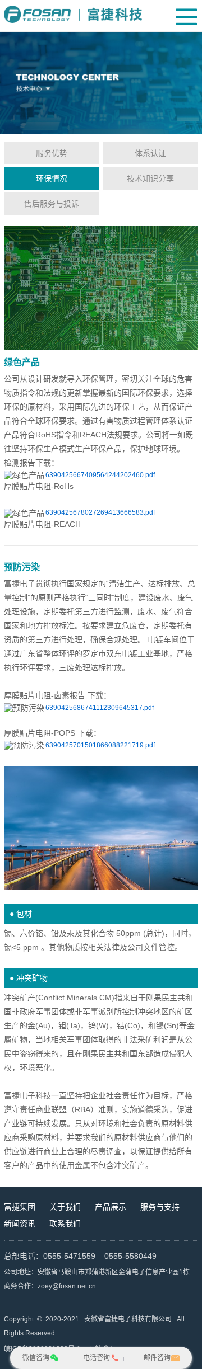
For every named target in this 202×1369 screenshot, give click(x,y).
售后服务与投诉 (51, 203)
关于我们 (65, 1206)
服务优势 (51, 153)
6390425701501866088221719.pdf (100, 745)
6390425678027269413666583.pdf (100, 512)
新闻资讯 (19, 1223)
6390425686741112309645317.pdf (99, 708)
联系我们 (65, 1223)
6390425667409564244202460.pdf (100, 475)
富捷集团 (19, 1206)
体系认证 (150, 153)
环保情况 (51, 178)
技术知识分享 (150, 178)
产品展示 (110, 1206)
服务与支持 (160, 1206)
